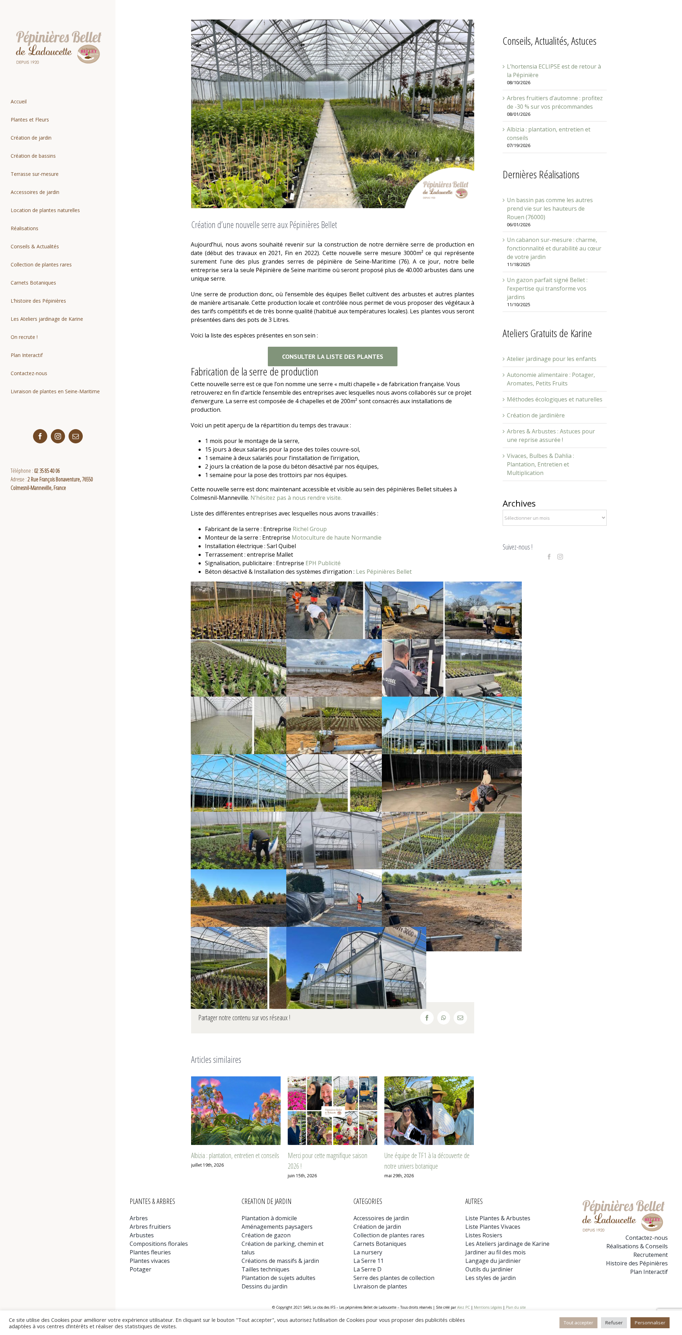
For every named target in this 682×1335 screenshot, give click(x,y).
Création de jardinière (536, 415)
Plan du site (516, 1307)
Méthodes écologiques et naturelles (554, 399)
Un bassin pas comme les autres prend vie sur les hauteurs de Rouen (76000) (550, 208)
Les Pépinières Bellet (384, 571)
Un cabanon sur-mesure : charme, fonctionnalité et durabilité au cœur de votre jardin (554, 248)
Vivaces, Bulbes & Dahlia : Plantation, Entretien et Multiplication (540, 464)
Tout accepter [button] (578, 1322)
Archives (519, 503)
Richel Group (310, 529)
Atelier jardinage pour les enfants (551, 359)
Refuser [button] (614, 1322)
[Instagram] (560, 557)
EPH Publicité (323, 563)
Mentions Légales (488, 1307)
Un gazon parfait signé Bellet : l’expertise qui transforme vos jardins (547, 288)
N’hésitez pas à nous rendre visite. (296, 498)
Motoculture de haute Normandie (336, 537)
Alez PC (463, 1307)
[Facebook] (549, 557)
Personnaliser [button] (650, 1322)
